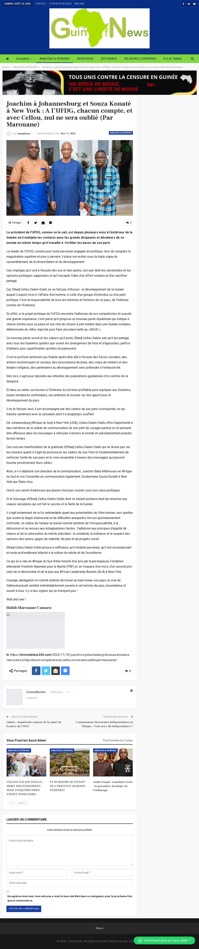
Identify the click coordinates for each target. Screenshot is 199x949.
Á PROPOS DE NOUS (60, 3)
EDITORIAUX (109, 58)
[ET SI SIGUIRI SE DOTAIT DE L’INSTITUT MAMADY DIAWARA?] (70, 762)
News (99, 928)
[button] (164, 940)
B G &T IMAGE (173, 58)
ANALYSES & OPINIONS (54, 58)
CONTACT (41, 3)
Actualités (22, 58)
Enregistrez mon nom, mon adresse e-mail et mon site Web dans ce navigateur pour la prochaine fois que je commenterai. (69, 898)
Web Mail (79, 3)
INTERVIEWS (85, 58)
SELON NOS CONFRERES (140, 58)
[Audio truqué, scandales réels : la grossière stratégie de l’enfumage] (113, 762)
